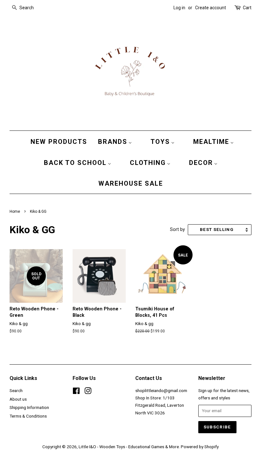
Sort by (177, 229)
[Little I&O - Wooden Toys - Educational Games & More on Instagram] (87, 392)
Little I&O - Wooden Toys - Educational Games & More (129, 446)
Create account (210, 7)
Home (15, 211)
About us (18, 399)
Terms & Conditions (28, 416)
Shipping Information (29, 407)
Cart (247, 7)
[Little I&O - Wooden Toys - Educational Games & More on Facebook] (76, 392)
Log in (179, 7)
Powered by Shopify (200, 446)
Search (16, 390)
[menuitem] (57, 141)
